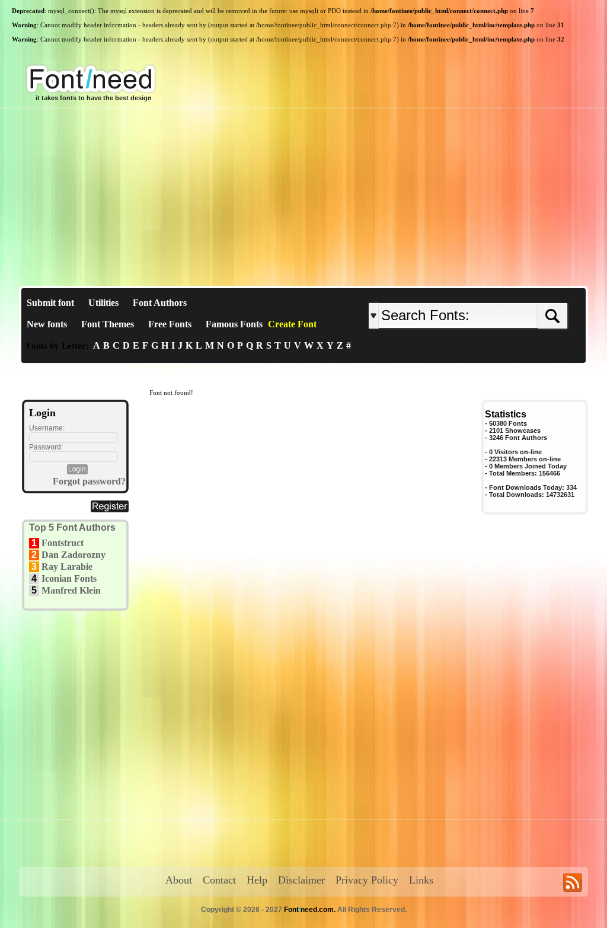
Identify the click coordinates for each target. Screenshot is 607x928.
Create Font (292, 324)
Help (257, 880)
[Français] (494, 293)
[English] (491, 293)
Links (421, 880)
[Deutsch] (497, 293)
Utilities (103, 303)
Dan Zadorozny (73, 555)
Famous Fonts (234, 324)
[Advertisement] (303, 197)
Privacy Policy (367, 880)
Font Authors (160, 303)
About (178, 880)
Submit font (50, 303)
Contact (219, 880)
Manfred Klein (71, 590)
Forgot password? (89, 481)
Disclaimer (301, 880)
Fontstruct (62, 543)
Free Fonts (169, 324)
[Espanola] (506, 293)
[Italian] (503, 293)
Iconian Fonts (69, 578)
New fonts (47, 324)
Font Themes (107, 324)
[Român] (500, 293)
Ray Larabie (66, 567)
